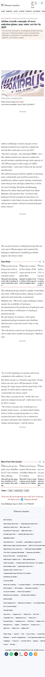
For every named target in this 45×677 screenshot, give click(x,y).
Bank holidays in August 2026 (33, 542)
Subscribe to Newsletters (24, 603)
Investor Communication (19, 637)
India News (6, 628)
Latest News (6, 614)
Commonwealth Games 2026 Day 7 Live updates (29, 563)
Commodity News (8, 618)
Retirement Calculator (31, 588)
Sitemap (35, 641)
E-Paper (22, 11)
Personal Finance (8, 621)
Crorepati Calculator (25, 584)
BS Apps (12, 644)
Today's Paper (7, 634)
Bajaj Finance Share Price (25, 566)
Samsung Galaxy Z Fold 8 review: (12, 570)
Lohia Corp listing (8, 563)
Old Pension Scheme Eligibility (33, 549)
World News (8, 18)
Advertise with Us (26, 641)
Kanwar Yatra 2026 (9, 556)
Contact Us (15, 641)
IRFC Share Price (25, 527)
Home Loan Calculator (24, 591)
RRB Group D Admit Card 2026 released (14, 545)
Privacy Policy (31, 634)
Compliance (6, 641)
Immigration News (21, 618)
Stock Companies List (9, 603)
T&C (22, 634)
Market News (27, 614)
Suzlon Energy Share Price (10, 524)
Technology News (20, 621)
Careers (5, 644)
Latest (15, 11)
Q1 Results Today (22, 556)
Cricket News (32, 618)
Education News (7, 624)
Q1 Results (19, 542)
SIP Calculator (19, 588)
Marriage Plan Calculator (28, 595)
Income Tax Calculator (9, 584)
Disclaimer (6, 637)
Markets (29, 11)
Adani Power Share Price (10, 527)
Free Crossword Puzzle (9, 606)
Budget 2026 (25, 628)
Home (3, 11)
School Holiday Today (9, 566)
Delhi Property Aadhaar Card (11, 559)
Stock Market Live (8, 542)
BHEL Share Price (27, 531)
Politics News (15, 628)
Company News (17, 614)
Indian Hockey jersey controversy (12, 549)
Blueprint (36, 11)
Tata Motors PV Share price (11, 531)
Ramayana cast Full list (33, 552)
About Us (16, 634)
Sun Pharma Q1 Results (10, 577)
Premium (9, 11)
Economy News (35, 624)
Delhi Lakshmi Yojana (29, 559)
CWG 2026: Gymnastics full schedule (13, 552)
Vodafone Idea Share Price (25, 534)
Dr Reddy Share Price (9, 534)
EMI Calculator (7, 588)
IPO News (36, 614)
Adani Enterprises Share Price (29, 524)
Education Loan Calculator (11, 595)
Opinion (17, 624)
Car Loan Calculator (9, 591)
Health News (25, 624)
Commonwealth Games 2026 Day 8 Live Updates (17, 573)
